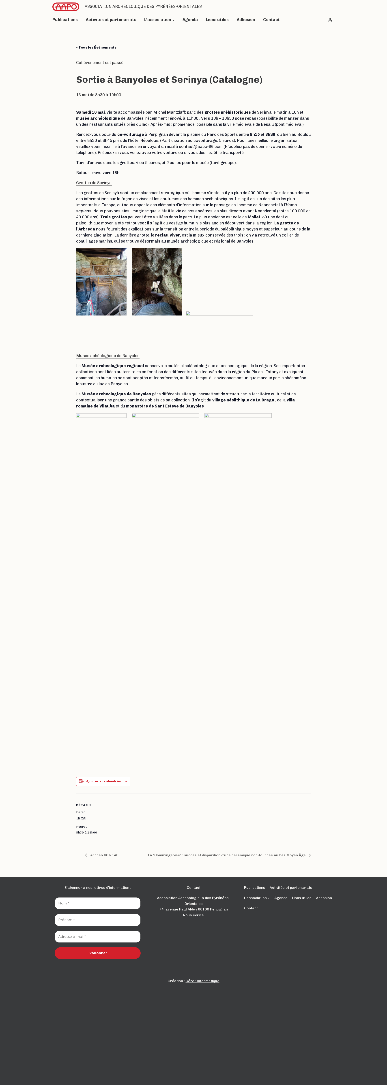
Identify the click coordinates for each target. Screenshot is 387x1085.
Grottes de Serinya (94, 182)
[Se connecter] (330, 19)
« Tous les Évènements (96, 47)
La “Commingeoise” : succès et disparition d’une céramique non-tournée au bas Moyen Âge (227, 855)
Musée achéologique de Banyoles (108, 355)
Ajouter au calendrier (104, 781)
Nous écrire (193, 915)
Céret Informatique (202, 981)
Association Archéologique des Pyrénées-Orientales (143, 6)
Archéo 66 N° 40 (103, 855)
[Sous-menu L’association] (173, 20)
